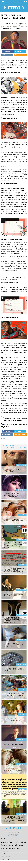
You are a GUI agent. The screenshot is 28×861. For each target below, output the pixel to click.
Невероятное (6, 856)
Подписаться (22, 1)
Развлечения (6, 851)
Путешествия (6, 859)
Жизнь (4, 853)
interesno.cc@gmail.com (14, 835)
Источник (3, 438)
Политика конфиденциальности (11, 848)
